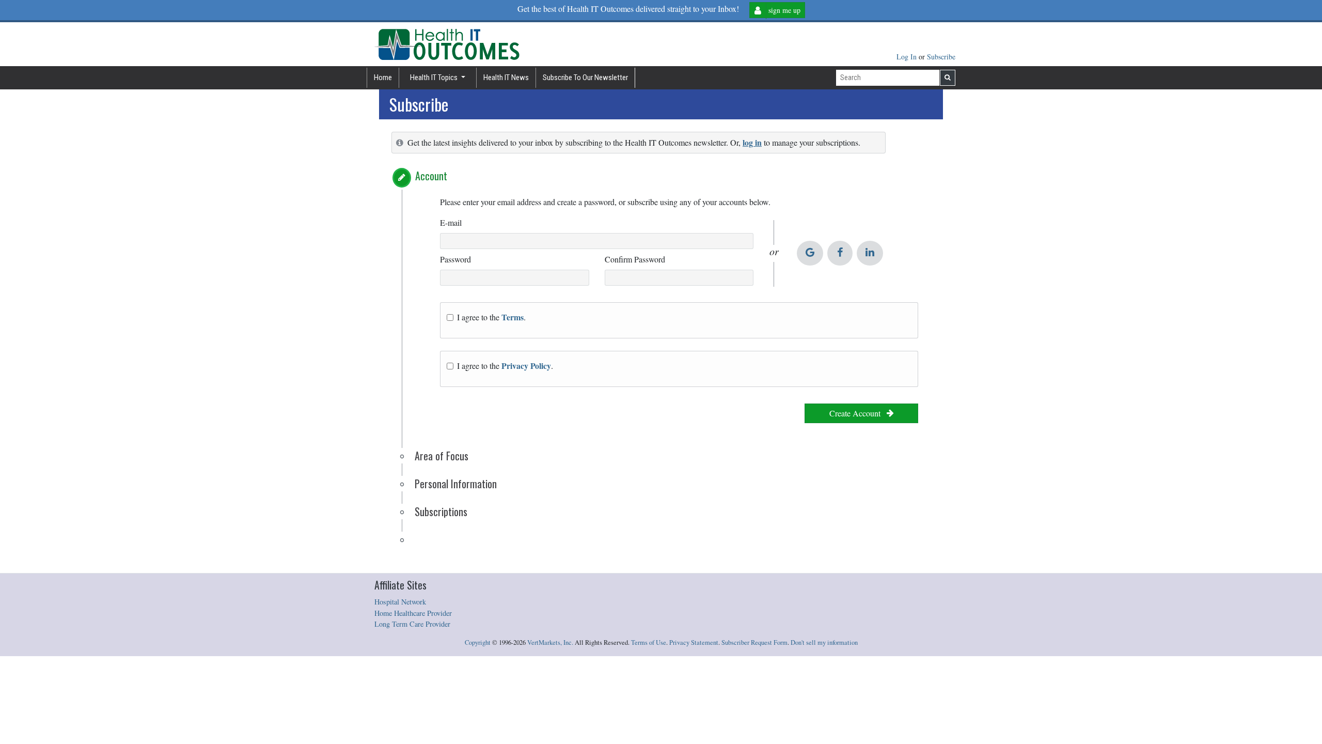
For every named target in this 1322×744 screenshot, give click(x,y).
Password (455, 259)
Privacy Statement (693, 642)
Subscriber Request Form (754, 642)
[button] (401, 178)
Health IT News (506, 77)
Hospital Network (400, 602)
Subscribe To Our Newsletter (585, 77)
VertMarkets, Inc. (550, 642)
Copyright (478, 642)
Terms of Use (648, 642)
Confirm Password (635, 259)
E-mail (451, 222)
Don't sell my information (824, 642)
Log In (907, 56)
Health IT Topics (434, 77)
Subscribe (941, 56)
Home (383, 77)
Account (431, 175)
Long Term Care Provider (412, 624)
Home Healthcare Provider (413, 613)
